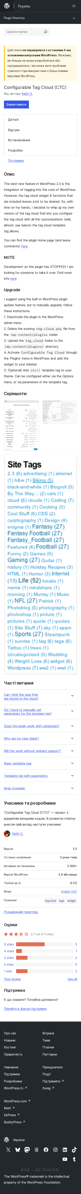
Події (46, 1074)
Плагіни (48, 1047)
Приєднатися (52, 1067)
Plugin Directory (14, 18)
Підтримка (16, 161)
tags (61, 900)
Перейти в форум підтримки (25, 1009)
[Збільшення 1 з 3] (34, 405)
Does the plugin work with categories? (31, 726)
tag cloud (50, 900)
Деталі (13, 119)
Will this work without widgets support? (32, 751)
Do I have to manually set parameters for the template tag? (28, 712)
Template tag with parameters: (26, 776)
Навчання (11, 1067)
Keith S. (27, 94)
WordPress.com (17, 1101)
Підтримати (53, 1081)
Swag (48, 1088)
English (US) (69, 891)
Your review (12, 979)
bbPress (12, 1115)
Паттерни (49, 1054)
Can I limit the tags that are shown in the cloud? (21, 696)
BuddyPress (14, 1122)
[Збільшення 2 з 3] (72, 405)
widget (71, 900)
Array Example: (14, 788)
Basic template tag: (18, 763)
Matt (9, 1108)
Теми (46, 1040)
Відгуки (13, 130)
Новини (9, 1040)
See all (72, 979)
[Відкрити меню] (74, 6)
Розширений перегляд (21, 912)
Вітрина (48, 1033)
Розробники (13, 1081)
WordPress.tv (15, 1088)
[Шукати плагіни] (46, 32)
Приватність (13, 1054)
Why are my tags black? (21, 738)
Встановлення (19, 140)
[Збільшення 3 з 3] (72, 460)
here (24, 246)
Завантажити (16, 104)
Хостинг (10, 1047)
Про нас (10, 1033)
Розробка (15, 150)
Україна (19, 1140)
